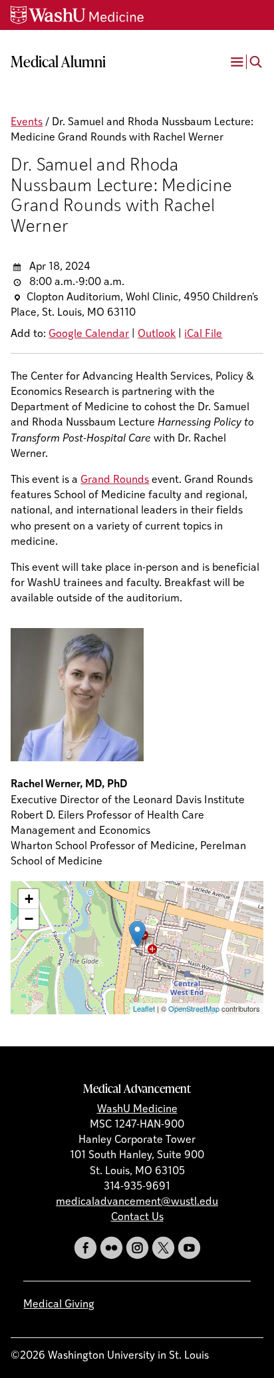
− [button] (29, 918)
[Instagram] (137, 1247)
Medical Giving (58, 1304)
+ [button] (29, 898)
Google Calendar (89, 334)
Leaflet (144, 1008)
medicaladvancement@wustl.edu (137, 1202)
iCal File (203, 334)
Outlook (157, 334)
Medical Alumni (58, 61)
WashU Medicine (137, 1109)
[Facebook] (85, 1247)
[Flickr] (111, 1247)
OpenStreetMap (193, 1008)
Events (27, 122)
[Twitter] (163, 1247)
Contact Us (137, 1217)
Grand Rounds (114, 480)
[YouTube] (189, 1247)
